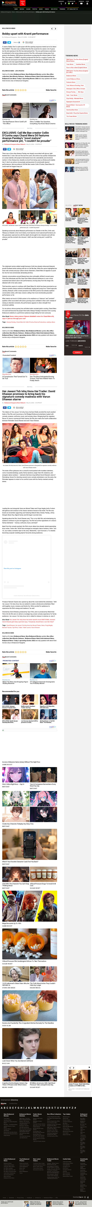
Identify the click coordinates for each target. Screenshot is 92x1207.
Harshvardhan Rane (72, 110)
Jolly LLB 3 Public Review (39, 1141)
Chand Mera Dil (20, 322)
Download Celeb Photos (83, 1164)
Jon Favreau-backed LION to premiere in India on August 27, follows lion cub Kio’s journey (82, 161)
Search (77, 352)
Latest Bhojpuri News (68, 1163)
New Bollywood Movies (33, 74)
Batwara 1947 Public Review (38, 1119)
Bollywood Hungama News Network (14, 144)
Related (68, 205)
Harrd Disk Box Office (52, 1122)
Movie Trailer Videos (38, 1166)
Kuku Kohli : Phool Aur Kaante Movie (77, 113)
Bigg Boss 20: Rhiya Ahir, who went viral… (47, 707)
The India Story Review (24, 1136)
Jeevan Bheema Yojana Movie (9, 1127)
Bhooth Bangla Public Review (38, 1129)
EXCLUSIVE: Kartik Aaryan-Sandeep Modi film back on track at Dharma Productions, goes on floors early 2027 (82, 153)
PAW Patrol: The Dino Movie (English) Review (24, 1119)
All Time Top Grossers (83, 1125)
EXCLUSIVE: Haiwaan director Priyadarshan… (9, 707)
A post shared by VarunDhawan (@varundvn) (26, 595)
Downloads (84, 1160)
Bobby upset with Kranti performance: (25, 12)
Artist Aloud (65, 1168)
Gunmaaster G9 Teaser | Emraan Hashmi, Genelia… (53, 1167)
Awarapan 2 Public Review (37, 1122)
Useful (67, 1159)
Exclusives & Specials (38, 1169)
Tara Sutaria (65, 1133)
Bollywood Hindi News (9, 1178)
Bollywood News (19, 74)
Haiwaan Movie (7, 1129)
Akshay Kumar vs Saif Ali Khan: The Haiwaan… (47, 721)
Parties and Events (23, 1163)
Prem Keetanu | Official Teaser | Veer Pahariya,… (53, 1175)
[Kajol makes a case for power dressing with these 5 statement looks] (71, 273)
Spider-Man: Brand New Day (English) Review (25, 1131)
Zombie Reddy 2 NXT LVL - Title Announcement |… (53, 1178)
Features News (70, 82)
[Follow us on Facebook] (65, 3)
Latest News (78, 205)
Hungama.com (66, 1166)
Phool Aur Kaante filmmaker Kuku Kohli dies (70, 219)
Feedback (29, 1197)
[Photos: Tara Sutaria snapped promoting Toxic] (48, 217)
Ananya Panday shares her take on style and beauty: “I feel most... (71, 300)
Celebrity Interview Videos (39, 1165)
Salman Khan (66, 1128)
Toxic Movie (69, 64)
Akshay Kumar (66, 1116)
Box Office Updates (8, 1168)
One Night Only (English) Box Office (54, 1119)
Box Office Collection (82, 1119)
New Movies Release (17, 76)
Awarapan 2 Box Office (52, 1130)
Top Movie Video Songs (38, 1163)
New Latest (37, 1160)
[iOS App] (88, 1197)
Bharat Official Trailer (68, 1176)
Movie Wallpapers (23, 1171)
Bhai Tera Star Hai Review (25, 1129)
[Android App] (85, 1197)
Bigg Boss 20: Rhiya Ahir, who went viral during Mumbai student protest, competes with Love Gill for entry (82, 145)
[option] (79, 1079)
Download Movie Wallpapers (83, 1190)
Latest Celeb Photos (24, 1165)
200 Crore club (82, 1133)
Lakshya (49, 322)
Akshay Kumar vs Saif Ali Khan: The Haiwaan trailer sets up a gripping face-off (81, 169)
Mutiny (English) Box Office (53, 1121)
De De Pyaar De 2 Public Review (39, 1139)
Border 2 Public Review (38, 1137)
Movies (3, 1103)
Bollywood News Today (10, 335)
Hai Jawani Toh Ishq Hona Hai (23, 625)
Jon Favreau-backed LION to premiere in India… (29, 721)
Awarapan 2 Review (23, 1125)
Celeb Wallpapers (23, 1166)
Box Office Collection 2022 (82, 1143)
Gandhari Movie (80, 64)
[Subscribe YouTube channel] (76, 4)
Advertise (11, 1197)
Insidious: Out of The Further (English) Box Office (54, 1125)
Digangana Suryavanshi (73, 102)
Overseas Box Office (83, 1127)
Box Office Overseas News (10, 1171)
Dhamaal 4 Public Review (39, 1124)
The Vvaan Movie (71, 116)
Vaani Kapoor (66, 1124)
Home (4, 1197)
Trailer (20, 627)
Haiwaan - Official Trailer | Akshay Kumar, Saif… (53, 1164)
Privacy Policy (20, 1197)
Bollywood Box (83, 1115)
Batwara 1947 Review (24, 1121)
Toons (20, 1173)
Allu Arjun (81, 92)
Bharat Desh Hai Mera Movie (10, 1132)
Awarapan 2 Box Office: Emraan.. (76, 89)
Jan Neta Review (23, 1137)
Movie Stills (22, 1168)
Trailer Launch (27, 627)
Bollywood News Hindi (32, 76)
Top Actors (82, 1135)
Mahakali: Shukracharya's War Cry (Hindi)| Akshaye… (53, 1172)
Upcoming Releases (9, 1174)
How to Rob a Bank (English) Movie (76, 67)
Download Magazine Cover (82, 1182)
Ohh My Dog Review (24, 1127)
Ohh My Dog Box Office (52, 1136)
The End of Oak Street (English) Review (24, 1123)
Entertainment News (47, 76)
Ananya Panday (11, 322)
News (13, 12)
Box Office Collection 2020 (82, 1151)
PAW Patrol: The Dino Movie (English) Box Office (77, 71)
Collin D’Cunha (30, 322)
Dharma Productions (40, 322)
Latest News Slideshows (9, 1173)
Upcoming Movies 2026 (30, 78)
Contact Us (38, 1197)
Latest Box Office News (9, 1166)
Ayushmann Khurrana (68, 1131)
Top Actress (83, 1137)
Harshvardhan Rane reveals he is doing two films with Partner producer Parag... (70, 240)
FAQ (57, 1197)
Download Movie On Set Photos (83, 1186)
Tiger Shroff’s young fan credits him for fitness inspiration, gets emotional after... (83, 281)
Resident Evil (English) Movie (10, 1133)
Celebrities (13, 1103)
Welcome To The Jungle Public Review (39, 1126)
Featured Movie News (9, 1165)
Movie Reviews (7, 1176)
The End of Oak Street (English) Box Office (52, 1134)
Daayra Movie (7, 1135)
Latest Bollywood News (73, 79)
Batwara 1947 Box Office (52, 1131)
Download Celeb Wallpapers (83, 1167)
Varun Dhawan (35, 627)
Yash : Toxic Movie (71, 95)
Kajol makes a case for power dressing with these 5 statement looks (70, 281)
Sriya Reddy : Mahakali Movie (74, 98)
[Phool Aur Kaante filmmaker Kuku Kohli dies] (71, 212)
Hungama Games (67, 1169)
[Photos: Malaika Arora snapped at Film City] (11, 217)
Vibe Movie (6, 1130)
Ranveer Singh (66, 1120)
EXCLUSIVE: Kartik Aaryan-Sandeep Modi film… (10, 721)
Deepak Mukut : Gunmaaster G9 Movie (75, 105)
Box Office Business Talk (9, 1169)
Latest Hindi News (67, 1161)
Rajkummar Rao (66, 1134)
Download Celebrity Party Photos (83, 1174)
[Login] (87, 3)
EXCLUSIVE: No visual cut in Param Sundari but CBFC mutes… (76, 337)
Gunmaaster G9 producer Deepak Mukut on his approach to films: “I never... (83, 220)
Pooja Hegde (48, 625)
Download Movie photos (83, 1171)
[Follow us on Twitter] (72, 3)
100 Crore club (82, 1130)
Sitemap (65, 1171)
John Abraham (66, 1129)
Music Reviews (66, 1174)
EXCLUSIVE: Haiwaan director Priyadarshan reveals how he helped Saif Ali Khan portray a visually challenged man (82, 129)
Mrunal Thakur (37, 625)
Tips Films (15, 627)
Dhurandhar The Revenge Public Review (38, 1132)
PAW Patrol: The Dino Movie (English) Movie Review (77, 60)
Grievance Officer (48, 1197)
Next (54, 217)
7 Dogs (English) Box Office (53, 1116)
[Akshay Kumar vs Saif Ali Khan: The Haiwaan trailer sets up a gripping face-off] (69, 171)
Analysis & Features (82, 1122)
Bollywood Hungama (6, 12)
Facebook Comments (9, 95)
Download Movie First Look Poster (83, 1178)
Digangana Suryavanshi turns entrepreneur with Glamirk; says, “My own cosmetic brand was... (71, 261)
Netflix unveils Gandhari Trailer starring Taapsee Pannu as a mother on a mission (81, 137)
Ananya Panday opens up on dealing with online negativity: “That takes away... (83, 261)
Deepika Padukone (67, 1121)
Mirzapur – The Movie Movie (10, 1124)
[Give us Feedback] (81, 4)
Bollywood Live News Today (11, 78)
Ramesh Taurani (7, 627)
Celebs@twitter (66, 1164)
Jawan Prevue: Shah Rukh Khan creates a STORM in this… (79, 1085)
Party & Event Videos (38, 1168)
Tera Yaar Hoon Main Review (24, 1134)
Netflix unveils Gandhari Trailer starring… (28, 707)
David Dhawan (11, 625)
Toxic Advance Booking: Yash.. (75, 85)
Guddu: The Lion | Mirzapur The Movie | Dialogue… (53, 1169)
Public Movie (37, 1115)
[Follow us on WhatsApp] (69, 4)
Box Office (54, 1114)
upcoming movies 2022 (27, 335)
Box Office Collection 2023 (82, 1139)
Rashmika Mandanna (68, 1126)
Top (66, 1114)
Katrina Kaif (65, 1118)
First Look (21, 1169)
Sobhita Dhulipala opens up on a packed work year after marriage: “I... (83, 300)
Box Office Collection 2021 (82, 1147)
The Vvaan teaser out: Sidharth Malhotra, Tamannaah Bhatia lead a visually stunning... (83, 241)
